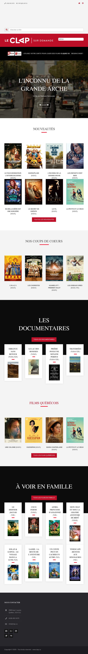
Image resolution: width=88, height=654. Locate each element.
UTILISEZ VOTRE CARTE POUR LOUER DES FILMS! (46, 53)
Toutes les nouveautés (44, 219)
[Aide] (83, 3)
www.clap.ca (37, 649)
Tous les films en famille (44, 498)
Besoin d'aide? (77, 53)
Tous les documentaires (44, 339)
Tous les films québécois (44, 455)
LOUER (44, 105)
